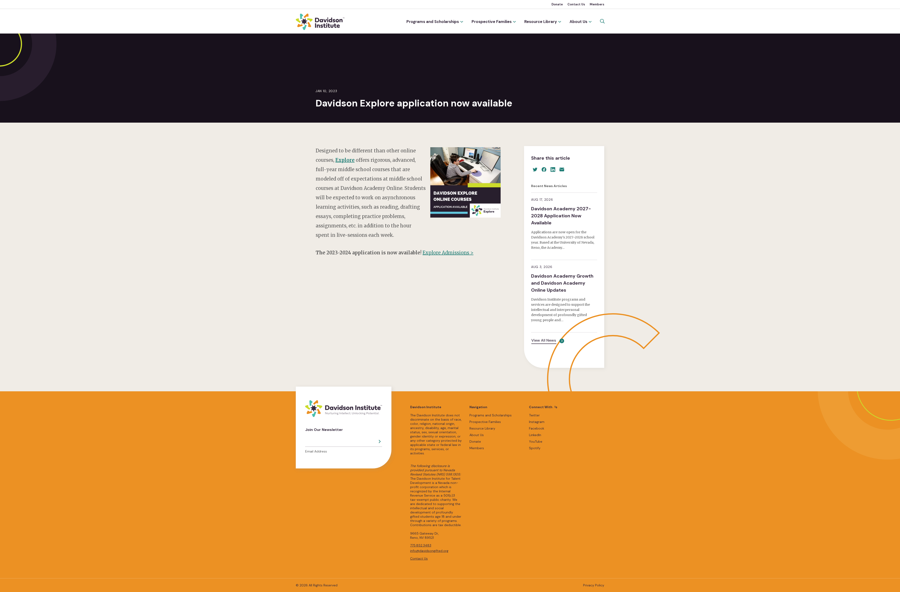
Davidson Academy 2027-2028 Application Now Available (561, 216)
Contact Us (576, 4)
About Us (578, 21)
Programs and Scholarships (432, 21)
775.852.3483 (420, 545)
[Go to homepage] (320, 22)
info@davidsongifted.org (429, 551)
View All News (543, 340)
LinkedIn (535, 435)
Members (597, 4)
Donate (557, 4)
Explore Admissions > (448, 253)
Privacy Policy (593, 585)
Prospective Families (492, 21)
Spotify (534, 448)
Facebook (536, 428)
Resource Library (540, 21)
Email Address (316, 451)
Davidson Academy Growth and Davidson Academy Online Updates (562, 283)
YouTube (535, 441)
